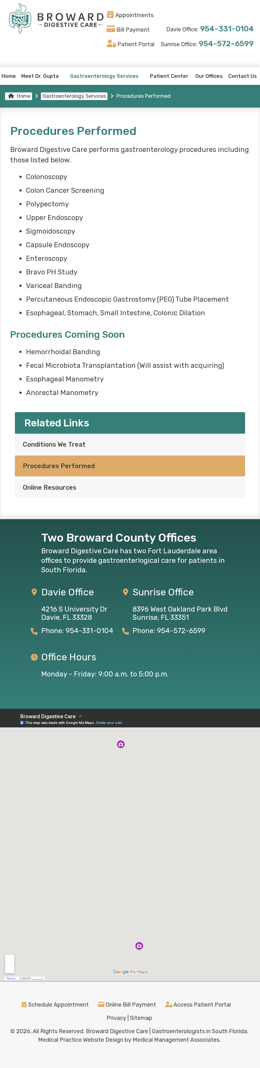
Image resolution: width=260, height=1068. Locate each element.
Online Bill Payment (130, 1004)
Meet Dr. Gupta (40, 76)
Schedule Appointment (58, 1004)
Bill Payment (133, 29)
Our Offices (209, 76)
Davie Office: (182, 29)
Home (9, 76)
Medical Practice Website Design (80, 1039)
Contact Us (242, 76)
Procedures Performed (59, 466)
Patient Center (169, 76)
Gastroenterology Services (104, 76)
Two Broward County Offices (118, 537)
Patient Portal (135, 44)
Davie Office (67, 592)
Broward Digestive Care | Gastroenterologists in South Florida (166, 1031)
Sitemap (141, 1018)
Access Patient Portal (201, 1004)
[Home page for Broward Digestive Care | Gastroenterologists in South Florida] (55, 19)
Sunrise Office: (179, 44)
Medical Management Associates (176, 1039)
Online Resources (49, 487)
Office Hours (68, 657)
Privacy (116, 1018)
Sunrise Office (163, 592)
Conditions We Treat (54, 444)
